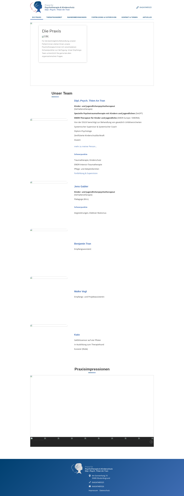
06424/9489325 (145, 7)
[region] (92, 54)
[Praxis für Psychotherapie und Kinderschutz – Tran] (52, 7)
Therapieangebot (54, 17)
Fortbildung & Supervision (104, 17)
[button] (33, 406)
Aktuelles (147, 17)
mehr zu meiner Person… (85, 146)
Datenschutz (105, 490)
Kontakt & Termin (130, 17)
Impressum (93, 490)
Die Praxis (36, 17)
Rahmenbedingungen (76, 17)
